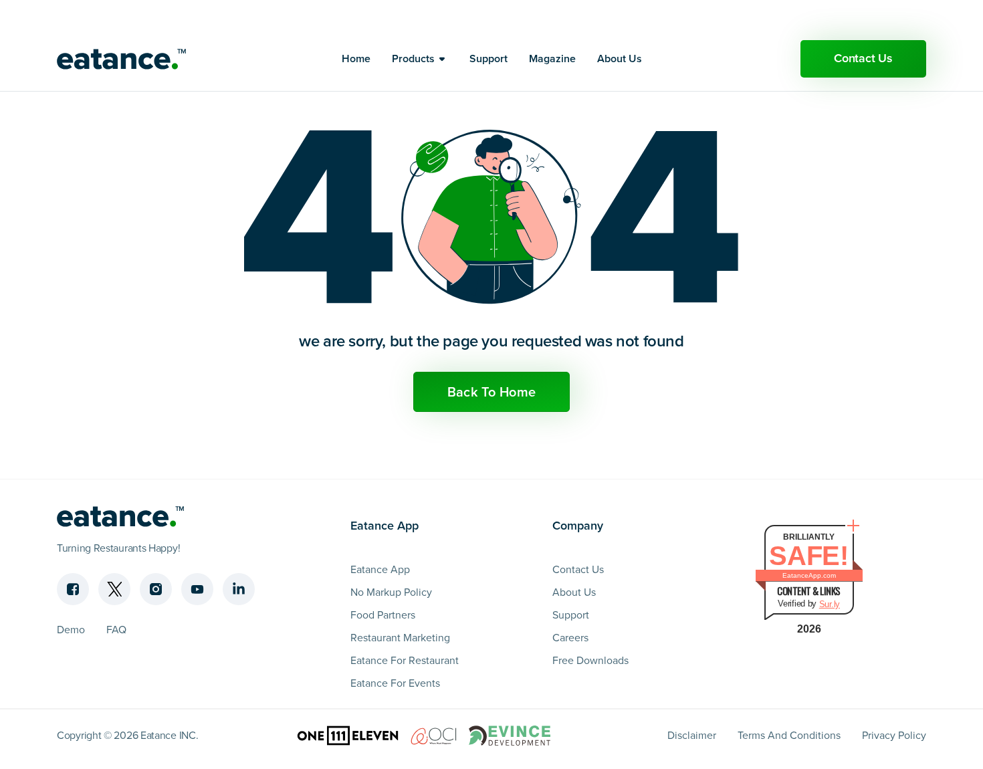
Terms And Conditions (789, 735)
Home (356, 58)
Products (413, 58)
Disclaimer (691, 735)
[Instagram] (156, 589)
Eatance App (380, 569)
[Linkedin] (239, 589)
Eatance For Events (395, 683)
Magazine (552, 58)
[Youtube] (197, 589)
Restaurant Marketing (400, 637)
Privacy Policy (894, 735)
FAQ (116, 629)
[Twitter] (114, 589)
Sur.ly (829, 604)
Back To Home (491, 392)
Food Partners (382, 615)
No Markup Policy (391, 592)
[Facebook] (73, 589)
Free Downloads (590, 660)
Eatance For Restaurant (404, 660)
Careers (570, 637)
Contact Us (863, 58)
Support (488, 58)
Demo (71, 629)
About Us (619, 58)
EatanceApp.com (809, 575)
